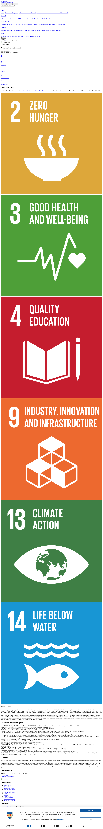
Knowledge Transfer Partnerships (32, 30)
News (25, 36)
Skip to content (4, 1)
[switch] (43, 826)
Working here (33, 36)
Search (3, 4)
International (5, 22)
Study (2, 10)
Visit (28, 36)
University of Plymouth (9, 806)
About (3, 33)
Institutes (3, 18)
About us (6, 795)
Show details (78, 826)
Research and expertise (9, 789)
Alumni (22, 36)
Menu (9, 4)
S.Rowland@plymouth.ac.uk (7, 776)
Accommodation (41, 13)
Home (2, 40)
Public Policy (49, 18)
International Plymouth (9, 788)
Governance (17, 36)
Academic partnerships (46, 30)
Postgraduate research (14, 18)
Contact (38, 36)
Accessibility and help (9, 799)
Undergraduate (8, 13)
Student (3, 37)
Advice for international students (29, 24)
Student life (33, 13)
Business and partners (9, 791)
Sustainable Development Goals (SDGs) (33, 90)
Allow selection (90, 815)
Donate (53, 30)
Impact (6, 18)
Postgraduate (15, 13)
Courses (2, 13)
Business (3, 27)
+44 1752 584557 (5, 775)
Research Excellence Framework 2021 (36, 18)
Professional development (25, 13)
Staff (2, 39)
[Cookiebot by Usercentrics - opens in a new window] (9, 826)
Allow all (90, 810)
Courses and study (8, 785)
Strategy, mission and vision (7, 36)
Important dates (56, 13)
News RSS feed (8, 796)
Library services (49, 13)
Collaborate (58, 30)
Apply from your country (16, 24)
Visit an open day (64, 13)
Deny (90, 819)
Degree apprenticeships (18, 30)
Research (3, 16)
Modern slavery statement (10, 800)
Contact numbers (8, 797)
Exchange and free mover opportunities (47, 24)
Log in (15, 4)
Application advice (5, 24)
